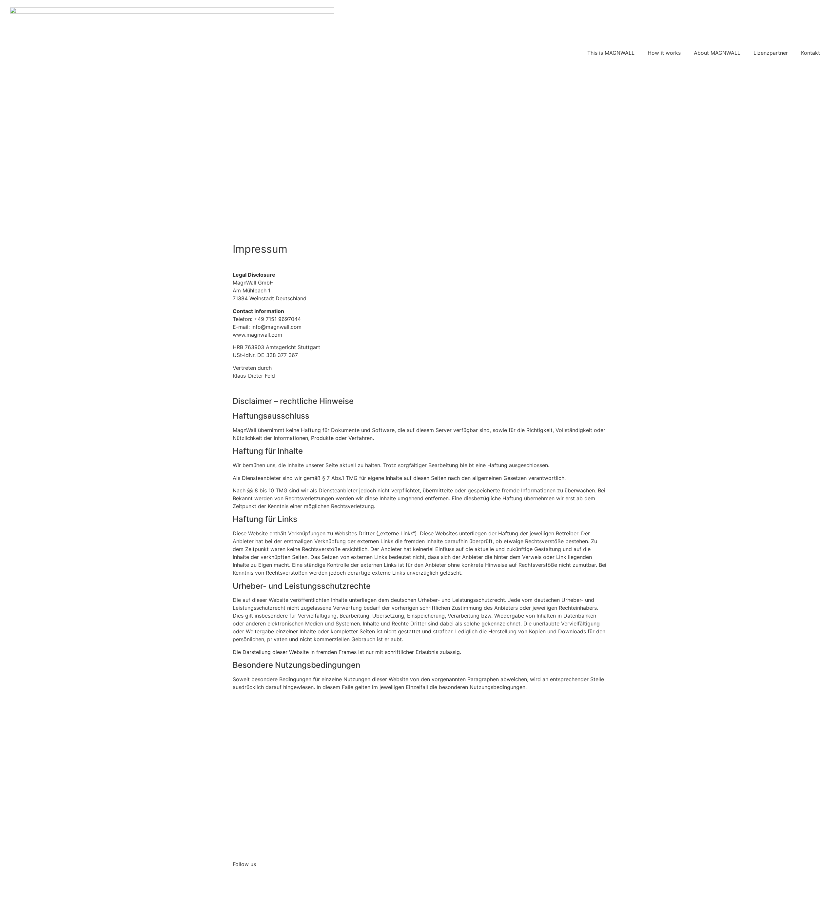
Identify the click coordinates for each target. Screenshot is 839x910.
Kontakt (810, 52)
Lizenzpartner (770, 52)
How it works (664, 52)
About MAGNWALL (717, 52)
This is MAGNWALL (610, 52)
